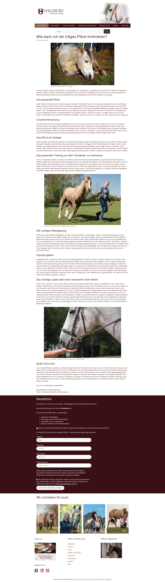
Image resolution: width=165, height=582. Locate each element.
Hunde (115, 25)
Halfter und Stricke (74, 552)
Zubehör (71, 561)
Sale (69, 564)
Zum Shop (124, 25)
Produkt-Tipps (104, 25)
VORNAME (40, 445)
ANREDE (39, 437)
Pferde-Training (69, 25)
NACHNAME (40, 454)
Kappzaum (71, 544)
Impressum (76, 579)
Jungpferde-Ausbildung (87, 25)
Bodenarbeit (54, 25)
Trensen (70, 547)
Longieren (71, 555)
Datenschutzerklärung (63, 484)
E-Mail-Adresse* (42, 462)
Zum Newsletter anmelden (103, 579)
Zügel (70, 549)
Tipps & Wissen (41, 25)
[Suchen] (107, 31)
